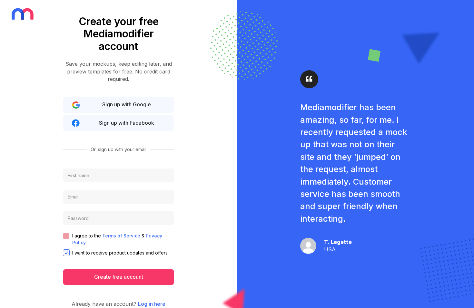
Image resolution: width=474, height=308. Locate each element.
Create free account (118, 277)
